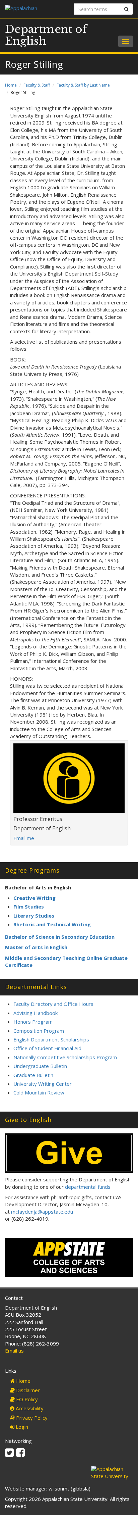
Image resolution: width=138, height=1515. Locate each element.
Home (11, 85)
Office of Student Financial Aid (47, 1048)
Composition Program (38, 1030)
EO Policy (26, 1399)
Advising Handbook (35, 1013)
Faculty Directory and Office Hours (53, 1003)
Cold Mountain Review (38, 1092)
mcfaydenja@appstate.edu (42, 1211)
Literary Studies (33, 915)
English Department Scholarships (51, 1039)
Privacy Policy (31, 1417)
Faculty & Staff (36, 85)
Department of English (46, 35)
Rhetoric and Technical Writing (52, 924)
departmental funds (88, 1186)
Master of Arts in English (36, 947)
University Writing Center (42, 1083)
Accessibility (29, 1408)
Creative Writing (34, 897)
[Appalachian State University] (34, 9)
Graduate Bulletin (33, 1075)
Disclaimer (27, 1390)
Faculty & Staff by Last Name (83, 85)
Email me (23, 838)
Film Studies (28, 906)
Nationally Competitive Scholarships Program (65, 1057)
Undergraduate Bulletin (40, 1066)
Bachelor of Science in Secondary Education (60, 936)
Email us (14, 1350)
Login (21, 1426)
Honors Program (33, 1021)
